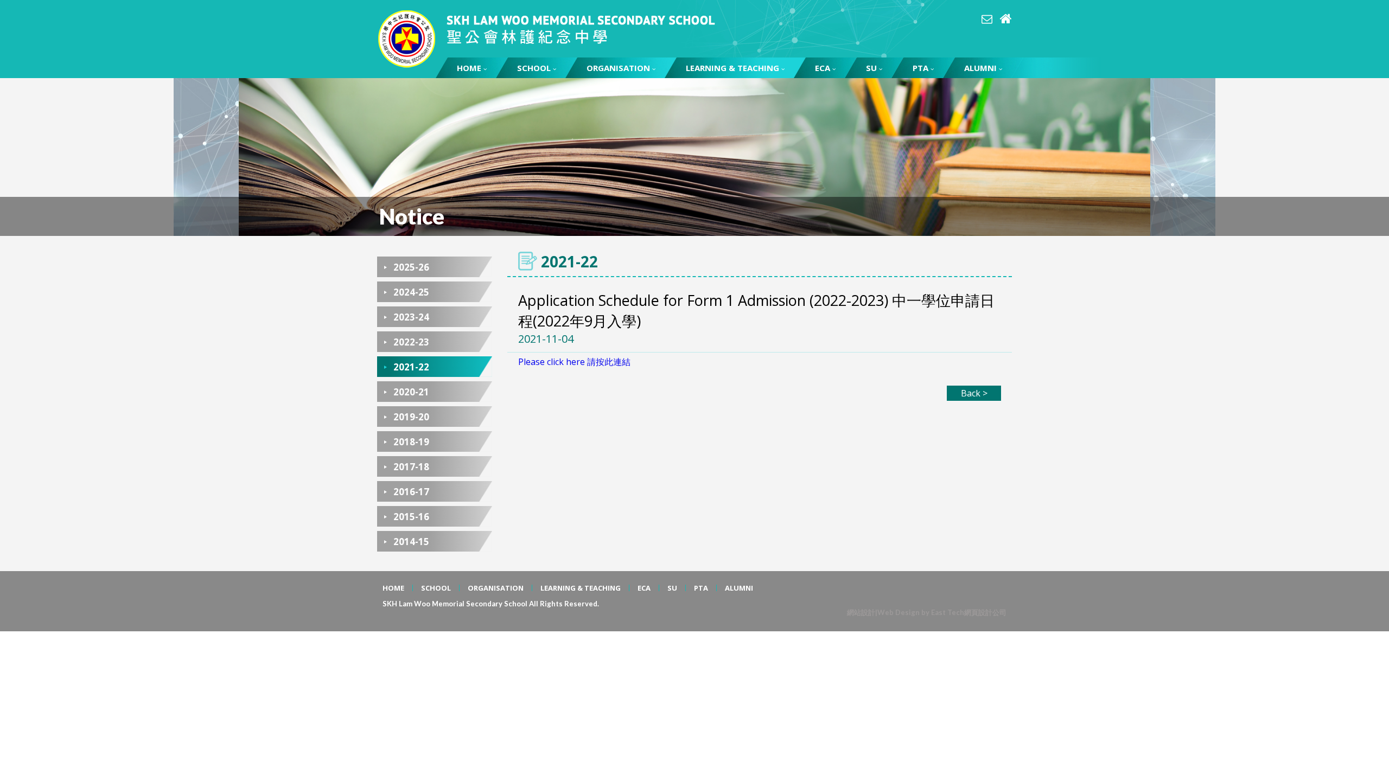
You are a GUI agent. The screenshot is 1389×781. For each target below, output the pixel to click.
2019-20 (411, 417)
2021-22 (411, 367)
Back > (974, 393)
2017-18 (411, 466)
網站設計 (861, 612)
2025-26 (411, 267)
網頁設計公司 (985, 612)
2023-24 (411, 317)
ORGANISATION (618, 67)
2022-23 (411, 342)
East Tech (947, 612)
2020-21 (411, 392)
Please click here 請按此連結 (574, 362)
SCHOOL (534, 67)
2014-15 (411, 541)
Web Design (898, 612)
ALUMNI (980, 67)
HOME (469, 67)
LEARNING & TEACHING (732, 67)
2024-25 (411, 292)
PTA (920, 67)
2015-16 (411, 516)
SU (871, 67)
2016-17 (411, 491)
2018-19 (411, 442)
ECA (822, 67)
